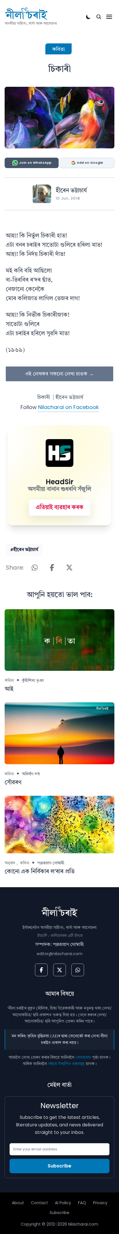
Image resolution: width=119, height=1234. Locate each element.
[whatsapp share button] (35, 567)
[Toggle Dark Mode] (88, 17)
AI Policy (63, 1203)
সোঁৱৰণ (13, 783)
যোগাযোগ (83, 1058)
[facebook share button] (52, 567)
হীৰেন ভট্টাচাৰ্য (71, 191)
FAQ (82, 1203)
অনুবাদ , (11, 863)
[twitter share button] (69, 567)
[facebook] (41, 970)
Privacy (100, 1203)
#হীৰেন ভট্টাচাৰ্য (24, 550)
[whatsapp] (77, 970)
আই (9, 689)
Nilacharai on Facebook (68, 407)
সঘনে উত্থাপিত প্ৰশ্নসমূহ (66, 1064)
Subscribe (59, 1166)
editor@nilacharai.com (60, 954)
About (18, 1203)
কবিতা (58, 49)
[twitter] (59, 970)
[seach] (99, 17)
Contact (39, 1203)
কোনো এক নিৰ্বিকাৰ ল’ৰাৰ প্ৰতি (40, 872)
